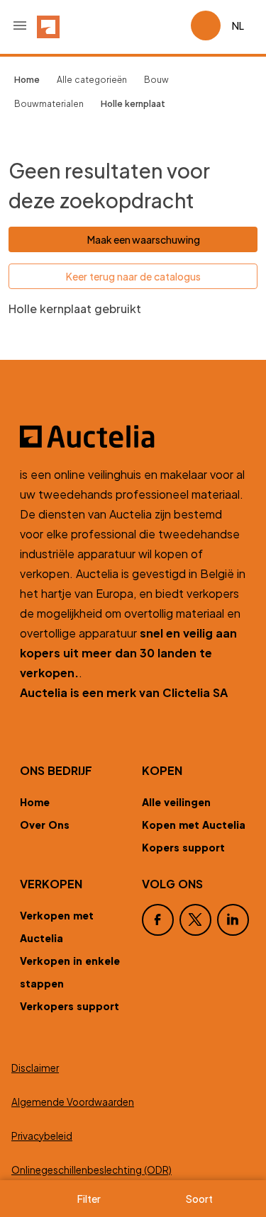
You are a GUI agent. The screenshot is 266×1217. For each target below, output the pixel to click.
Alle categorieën (92, 79)
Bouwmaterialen (49, 103)
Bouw (156, 79)
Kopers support (183, 847)
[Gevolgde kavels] (174, 26)
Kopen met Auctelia (193, 824)
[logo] (48, 25)
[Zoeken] (140, 26)
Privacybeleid (41, 1136)
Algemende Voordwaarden (72, 1102)
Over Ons (45, 824)
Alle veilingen (176, 802)
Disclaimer (35, 1068)
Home (35, 802)
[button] (20, 26)
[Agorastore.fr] (133, 436)
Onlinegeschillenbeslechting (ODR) (91, 1170)
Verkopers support (69, 1006)
